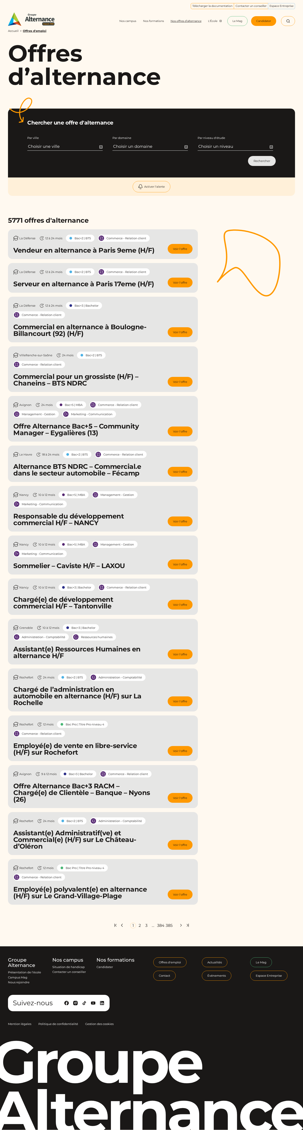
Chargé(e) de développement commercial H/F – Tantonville (63, 602)
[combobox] (65, 146)
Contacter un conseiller (69, 972)
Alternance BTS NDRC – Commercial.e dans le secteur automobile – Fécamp (77, 469)
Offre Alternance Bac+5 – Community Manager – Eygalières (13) (76, 429)
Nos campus (67, 960)
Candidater (104, 966)
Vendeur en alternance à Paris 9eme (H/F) (83, 250)
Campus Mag (17, 977)
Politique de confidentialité (58, 1024)
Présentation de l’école (24, 972)
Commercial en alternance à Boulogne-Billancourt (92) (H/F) (79, 330)
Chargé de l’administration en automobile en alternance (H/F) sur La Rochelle (77, 696)
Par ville (33, 138)
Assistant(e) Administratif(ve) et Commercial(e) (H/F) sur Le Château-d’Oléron (74, 839)
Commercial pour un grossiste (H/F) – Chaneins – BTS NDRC (75, 379)
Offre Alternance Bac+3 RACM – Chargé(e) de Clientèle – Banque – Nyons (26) (81, 792)
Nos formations (115, 960)
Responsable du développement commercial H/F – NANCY (68, 519)
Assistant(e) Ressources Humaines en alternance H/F (77, 652)
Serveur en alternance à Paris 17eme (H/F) (83, 284)
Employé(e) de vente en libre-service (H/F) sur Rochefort (75, 749)
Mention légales (19, 1024)
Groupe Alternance (21, 962)
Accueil (13, 31)
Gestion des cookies (99, 1024)
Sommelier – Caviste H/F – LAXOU (69, 566)
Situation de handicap (68, 966)
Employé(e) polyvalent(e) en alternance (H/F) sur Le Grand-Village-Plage (80, 892)
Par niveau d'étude (211, 138)
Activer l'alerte (154, 186)
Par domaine (121, 138)
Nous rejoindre (19, 982)
